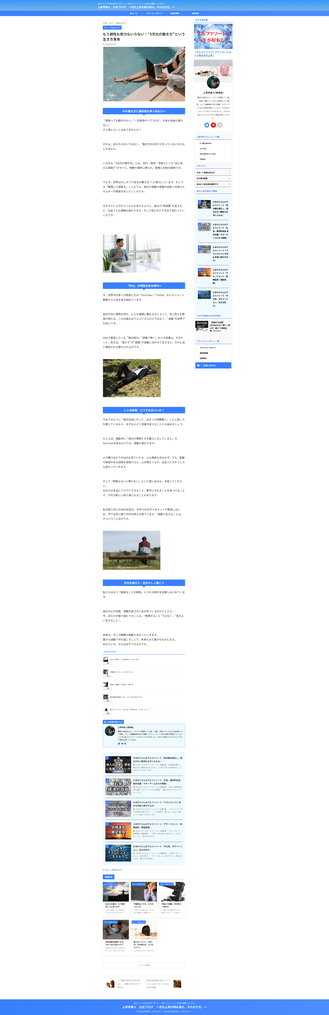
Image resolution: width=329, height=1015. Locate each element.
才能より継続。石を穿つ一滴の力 (121, 684)
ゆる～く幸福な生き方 (113, 869)
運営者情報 (175, 13)
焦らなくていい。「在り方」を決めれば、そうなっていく (129, 709)
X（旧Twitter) (206, 143)
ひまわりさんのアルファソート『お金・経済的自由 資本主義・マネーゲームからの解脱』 (221, 231)
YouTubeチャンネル (208, 154)
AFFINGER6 (217, 331)
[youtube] (122, 743)
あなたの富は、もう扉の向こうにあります (124, 659)
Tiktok (202, 159)
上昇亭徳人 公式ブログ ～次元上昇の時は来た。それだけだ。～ (136, 7)
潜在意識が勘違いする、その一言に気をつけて (126, 697)
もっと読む (145, 965)
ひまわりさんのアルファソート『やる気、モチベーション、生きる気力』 (220, 299)
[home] (125, 744)
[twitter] (119, 743)
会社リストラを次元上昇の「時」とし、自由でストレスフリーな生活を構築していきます (164, 1003)
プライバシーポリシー (154, 13)
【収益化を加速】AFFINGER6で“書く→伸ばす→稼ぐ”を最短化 (220, 325)
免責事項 (195, 13)
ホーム (134, 13)
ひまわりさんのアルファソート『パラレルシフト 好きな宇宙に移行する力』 (221, 254)
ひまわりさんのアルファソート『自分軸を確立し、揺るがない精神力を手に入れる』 (220, 208)
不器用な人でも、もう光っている (121, 672)
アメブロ (203, 148)
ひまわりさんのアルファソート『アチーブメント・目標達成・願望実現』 (220, 276)
